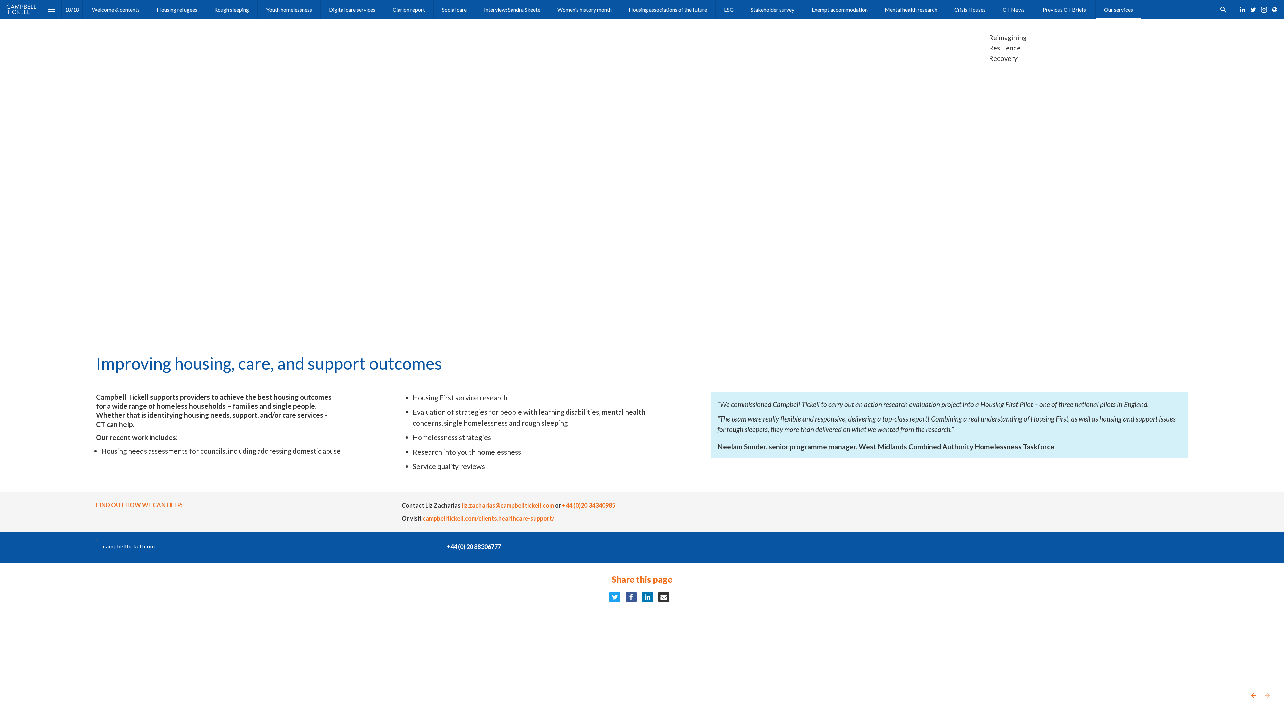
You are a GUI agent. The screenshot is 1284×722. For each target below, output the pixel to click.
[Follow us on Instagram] (1264, 9)
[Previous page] (1253, 695)
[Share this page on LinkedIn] (647, 597)
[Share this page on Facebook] (631, 597)
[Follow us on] (1274, 9)
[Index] (51, 9)
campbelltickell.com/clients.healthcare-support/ (488, 518)
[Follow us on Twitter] (1253, 9)
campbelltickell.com (129, 546)
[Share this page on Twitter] (614, 597)
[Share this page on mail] (663, 597)
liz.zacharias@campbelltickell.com (508, 505)
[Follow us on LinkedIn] (1242, 9)
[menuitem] (116, 9)
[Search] (1223, 9)
